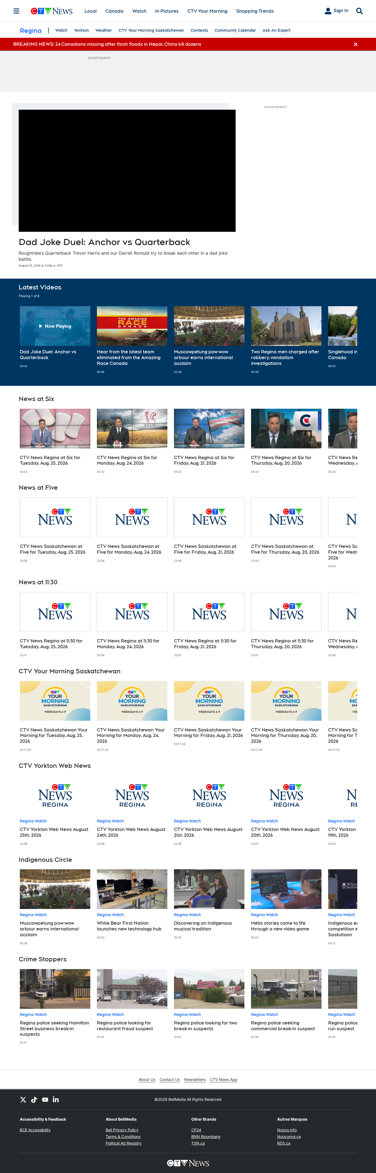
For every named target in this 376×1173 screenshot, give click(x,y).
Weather (104, 30)
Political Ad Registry (123, 1143)
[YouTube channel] (45, 1099)
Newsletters (195, 1079)
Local (91, 11)
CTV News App (224, 1079)
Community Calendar (235, 30)
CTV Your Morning (207, 11)
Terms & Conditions (123, 1136)
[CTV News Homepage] (51, 11)
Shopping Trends (255, 11)
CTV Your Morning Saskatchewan (151, 30)
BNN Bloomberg (205, 1136)
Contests (199, 30)
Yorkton (81, 30)
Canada (114, 11)
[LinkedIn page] (56, 1099)
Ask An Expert (276, 30)
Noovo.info (287, 1130)
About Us (147, 1079)
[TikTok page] (34, 1099)
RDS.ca (283, 1143)
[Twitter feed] (23, 1099)
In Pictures (167, 11)
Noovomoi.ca (289, 1136)
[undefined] (55, 337)
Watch (139, 11)
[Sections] (16, 11)
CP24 (196, 1130)
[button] (346, 340)
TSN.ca (198, 1143)
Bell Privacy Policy (122, 1130)
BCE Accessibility (35, 1130)
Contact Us (170, 1079)
